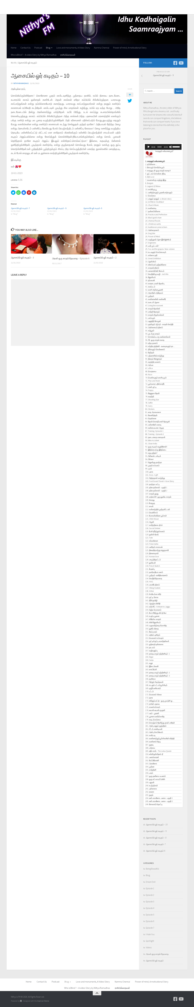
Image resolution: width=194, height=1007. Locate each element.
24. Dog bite (150, 233)
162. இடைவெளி (151, 666)
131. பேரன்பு (150, 569)
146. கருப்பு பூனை (152, 616)
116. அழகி (149, 522)
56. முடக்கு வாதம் (152, 333)
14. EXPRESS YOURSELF (154, 202)
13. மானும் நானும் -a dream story (158, 199)
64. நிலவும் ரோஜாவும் (153, 359)
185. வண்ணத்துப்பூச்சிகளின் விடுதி (160, 738)
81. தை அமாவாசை (153, 412)
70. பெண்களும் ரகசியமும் (156, 377)
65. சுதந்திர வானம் (152, 362)
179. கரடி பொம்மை (153, 719)
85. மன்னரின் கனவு (153, 424)
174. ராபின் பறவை (152, 704)
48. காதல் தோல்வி (152, 308)
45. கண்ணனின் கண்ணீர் (155, 299)
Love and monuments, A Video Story (71, 3)
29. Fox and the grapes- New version (160, 249)
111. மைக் (149, 506)
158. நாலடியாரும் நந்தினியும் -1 (157, 653)
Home (11, 3)
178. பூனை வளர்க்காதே (155, 716)
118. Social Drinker (152, 528)
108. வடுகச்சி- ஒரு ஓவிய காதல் (158, 497)
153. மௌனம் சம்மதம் (154, 638)
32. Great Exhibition (153, 258)
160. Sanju (149, 660)
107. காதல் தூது (151, 493)
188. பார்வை (150, 748)
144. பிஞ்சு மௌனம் (153, 610)
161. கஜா (149, 663)
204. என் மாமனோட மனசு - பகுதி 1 (159, 798)
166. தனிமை (150, 679)
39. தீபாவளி (150, 280)
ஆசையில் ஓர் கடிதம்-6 (155, 850)
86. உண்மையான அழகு (154, 428)
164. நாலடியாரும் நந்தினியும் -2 (157, 672)
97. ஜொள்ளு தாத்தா (153, 462)
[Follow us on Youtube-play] (181, 63)
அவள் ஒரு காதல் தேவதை (157, 954)
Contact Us (23, 3)
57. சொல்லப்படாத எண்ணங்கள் (157, 337)
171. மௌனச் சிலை (153, 694)
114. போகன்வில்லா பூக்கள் (156, 515)
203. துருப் (149, 795)
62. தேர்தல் (149, 352)
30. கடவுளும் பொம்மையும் (155, 252)
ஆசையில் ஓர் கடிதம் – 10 (156, 824)
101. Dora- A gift (151, 475)
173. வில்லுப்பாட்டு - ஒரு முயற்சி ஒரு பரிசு (160, 701)
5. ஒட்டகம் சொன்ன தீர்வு (155, 173)
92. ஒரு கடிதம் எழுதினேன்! (156, 446)
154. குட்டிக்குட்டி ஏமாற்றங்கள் (157, 641)
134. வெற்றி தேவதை (153, 578)
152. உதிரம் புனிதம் (152, 635)
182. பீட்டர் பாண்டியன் (153, 729)
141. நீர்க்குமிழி (151, 600)
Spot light (150, 941)
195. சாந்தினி (150, 770)
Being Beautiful (152, 868)
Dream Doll (150, 882)
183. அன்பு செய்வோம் (154, 732)
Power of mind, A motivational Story (127, 3)
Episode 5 (150, 914)
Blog (46, 3)
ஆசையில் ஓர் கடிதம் (27, 62)
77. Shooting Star (152, 399)
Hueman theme (43, 1001)
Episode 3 (150, 901)
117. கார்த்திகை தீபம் (154, 525)
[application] (163, 147)
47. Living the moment (154, 305)
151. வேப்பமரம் (151, 631)
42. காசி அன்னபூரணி (154, 290)
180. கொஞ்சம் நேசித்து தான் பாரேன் (160, 722)
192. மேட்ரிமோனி (152, 760)
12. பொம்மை (150, 195)
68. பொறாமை (150, 371)
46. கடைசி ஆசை (152, 302)
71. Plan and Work (152, 380)
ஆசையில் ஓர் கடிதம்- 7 (20, 208)
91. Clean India (151, 443)
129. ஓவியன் (150, 562)
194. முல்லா (149, 766)
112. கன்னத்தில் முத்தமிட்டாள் (157, 509)
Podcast (36, 3)
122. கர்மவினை (151, 541)
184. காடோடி (150, 735)
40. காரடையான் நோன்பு (154, 283)
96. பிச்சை (149, 459)
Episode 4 (150, 908)
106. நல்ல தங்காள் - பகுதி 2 (156, 490)
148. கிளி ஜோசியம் (153, 622)
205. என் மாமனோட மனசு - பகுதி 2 (159, 801)
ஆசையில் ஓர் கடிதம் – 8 (156, 837)
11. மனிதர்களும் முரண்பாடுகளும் (158, 192)
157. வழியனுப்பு (151, 650)
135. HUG (149, 581)
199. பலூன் (149, 782)
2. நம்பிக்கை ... (151, 164)
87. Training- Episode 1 (154, 431)
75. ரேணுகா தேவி (152, 393)
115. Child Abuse (152, 519)
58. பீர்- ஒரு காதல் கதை (154, 340)
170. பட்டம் (149, 691)
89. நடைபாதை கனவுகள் (155, 437)
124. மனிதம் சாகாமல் (154, 547)
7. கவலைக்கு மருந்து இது (155, 180)
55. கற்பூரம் (149, 330)
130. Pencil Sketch (152, 566)
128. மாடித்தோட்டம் (153, 559)
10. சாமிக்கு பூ (151, 189)
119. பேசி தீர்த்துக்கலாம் (155, 531)
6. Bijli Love (149, 177)
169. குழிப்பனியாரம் (153, 688)
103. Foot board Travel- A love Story (159, 481)
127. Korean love (152, 556)
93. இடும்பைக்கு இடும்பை (155, 450)
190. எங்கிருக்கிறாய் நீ (154, 754)
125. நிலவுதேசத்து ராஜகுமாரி (157, 550)
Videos (149, 947)
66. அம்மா (149, 365)
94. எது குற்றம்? (151, 453)
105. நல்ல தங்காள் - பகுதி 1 (156, 487)
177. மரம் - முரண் (152, 713)
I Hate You (150, 934)
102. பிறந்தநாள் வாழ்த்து (155, 478)
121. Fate (149, 537)
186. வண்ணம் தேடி (153, 741)
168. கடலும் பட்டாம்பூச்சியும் (156, 685)
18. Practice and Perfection (156, 214)
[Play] (148, 146)
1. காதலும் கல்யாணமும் (155, 161)
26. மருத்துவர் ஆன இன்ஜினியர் (158, 239)
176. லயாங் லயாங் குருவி (155, 710)
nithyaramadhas (21, 83)
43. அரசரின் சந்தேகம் (154, 293)
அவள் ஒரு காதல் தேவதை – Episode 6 (70, 258)
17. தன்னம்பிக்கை (152, 211)
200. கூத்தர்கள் (151, 785)
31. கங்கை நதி (151, 255)
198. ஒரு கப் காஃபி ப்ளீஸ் (155, 779)
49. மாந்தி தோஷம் (152, 311)
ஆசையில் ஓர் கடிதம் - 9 (56, 208)
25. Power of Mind (152, 236)
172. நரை (149, 697)
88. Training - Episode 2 (154, 434)
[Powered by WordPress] (21, 1001)
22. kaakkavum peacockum (156, 227)
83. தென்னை (150, 418)
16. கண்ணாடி (151, 208)
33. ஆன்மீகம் (150, 261)
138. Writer (149, 591)
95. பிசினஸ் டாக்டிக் (153, 456)
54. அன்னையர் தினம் (154, 327)
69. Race (148, 374)
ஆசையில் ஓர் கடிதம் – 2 (104, 257)
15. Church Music (152, 205)
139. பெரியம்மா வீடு (153, 594)
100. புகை (149, 471)
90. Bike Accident (152, 440)
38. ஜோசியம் (150, 277)
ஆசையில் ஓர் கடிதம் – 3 (22, 257)
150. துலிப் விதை (152, 628)
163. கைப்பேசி (151, 669)
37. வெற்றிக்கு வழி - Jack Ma (156, 274)
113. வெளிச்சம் (151, 512)
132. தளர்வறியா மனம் (154, 572)
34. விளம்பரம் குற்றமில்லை (155, 264)
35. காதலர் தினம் (152, 268)
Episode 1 (150, 888)
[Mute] (170, 146)
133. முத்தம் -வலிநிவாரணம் (156, 575)
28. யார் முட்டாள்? (152, 246)
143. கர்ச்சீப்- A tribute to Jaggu (157, 606)
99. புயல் (148, 468)
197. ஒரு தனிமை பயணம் (155, 776)
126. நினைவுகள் (152, 553)
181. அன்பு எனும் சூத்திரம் (155, 726)
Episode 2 (150, 895)
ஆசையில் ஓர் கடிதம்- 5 (92, 208)
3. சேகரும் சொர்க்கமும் (154, 167)
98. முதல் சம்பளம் (152, 465)
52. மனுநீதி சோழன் (153, 321)
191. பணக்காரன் (152, 757)
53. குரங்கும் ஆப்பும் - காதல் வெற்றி (159, 324)
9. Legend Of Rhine (152, 186)
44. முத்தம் (149, 296)
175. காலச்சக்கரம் (152, 707)
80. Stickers (149, 409)
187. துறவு (149, 744)
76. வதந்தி (149, 396)
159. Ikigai (149, 657)
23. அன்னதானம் (152, 230)
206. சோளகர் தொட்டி (154, 804)
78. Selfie (149, 402)
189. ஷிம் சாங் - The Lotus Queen (158, 751)
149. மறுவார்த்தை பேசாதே (156, 625)
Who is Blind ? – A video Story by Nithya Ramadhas (31, 10)
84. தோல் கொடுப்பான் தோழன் (157, 421)
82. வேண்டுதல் (151, 415)
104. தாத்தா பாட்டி (152, 484)
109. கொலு (150, 500)
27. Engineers (150, 242)
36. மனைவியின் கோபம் (154, 271)
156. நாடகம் (150, 647)
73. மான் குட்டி (151, 387)
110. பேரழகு (150, 503)
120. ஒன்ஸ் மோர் (152, 534)
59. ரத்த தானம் (151, 343)
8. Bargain (149, 183)
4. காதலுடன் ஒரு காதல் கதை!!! (158, 170)
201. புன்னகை (151, 788)
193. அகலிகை (151, 763)
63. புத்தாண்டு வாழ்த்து (154, 355)
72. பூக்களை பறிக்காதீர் (154, 384)
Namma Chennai (99, 3)
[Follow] (175, 63)
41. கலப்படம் (150, 286)
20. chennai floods (152, 220)
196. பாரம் (149, 773)
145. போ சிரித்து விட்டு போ (155, 613)
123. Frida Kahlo (151, 544)
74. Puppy (149, 390)
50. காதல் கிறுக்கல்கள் (154, 315)
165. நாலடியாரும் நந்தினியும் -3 (157, 675)
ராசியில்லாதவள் (65, 10)
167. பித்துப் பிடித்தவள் (154, 682)
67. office (149, 368)
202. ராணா (149, 792)
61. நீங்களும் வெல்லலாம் (155, 349)
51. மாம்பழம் (150, 318)
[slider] (176, 146)
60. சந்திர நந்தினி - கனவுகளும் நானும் (160, 346)
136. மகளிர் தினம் (152, 584)
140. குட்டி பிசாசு (151, 597)
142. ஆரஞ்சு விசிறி (152, 603)
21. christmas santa (153, 224)
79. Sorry (148, 406)
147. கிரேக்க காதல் (153, 619)
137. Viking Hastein (152, 588)
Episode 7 (150, 927)
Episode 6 (150, 921)
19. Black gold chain (153, 217)
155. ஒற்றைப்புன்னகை (154, 644)
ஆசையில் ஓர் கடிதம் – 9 (156, 831)
